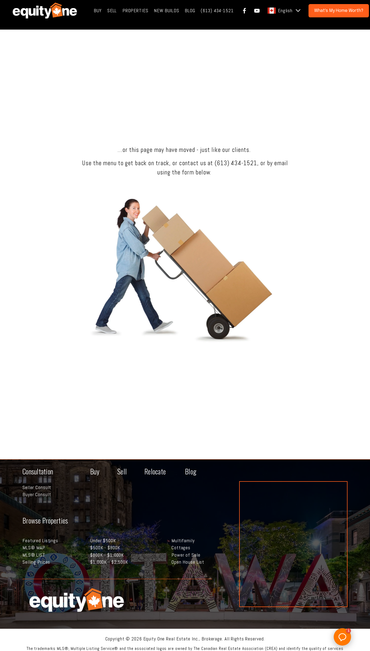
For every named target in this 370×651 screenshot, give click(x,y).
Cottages (180, 548)
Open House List (187, 562)
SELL (112, 11)
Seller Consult (36, 487)
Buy (94, 471)
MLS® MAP (33, 548)
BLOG (190, 11)
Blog (190, 471)
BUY (98, 11)
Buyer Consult (36, 494)
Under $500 (101, 541)
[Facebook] (244, 10)
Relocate (155, 471)
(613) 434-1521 (217, 11)
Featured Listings (40, 541)
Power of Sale (185, 555)
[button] (342, 637)
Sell (122, 471)
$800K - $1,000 (105, 555)
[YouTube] (257, 10)
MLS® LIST (33, 555)
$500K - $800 (104, 548)
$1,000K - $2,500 (107, 562)
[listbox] (284, 10)
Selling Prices (36, 562)
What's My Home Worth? (338, 10)
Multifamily (183, 541)
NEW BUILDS (166, 11)
